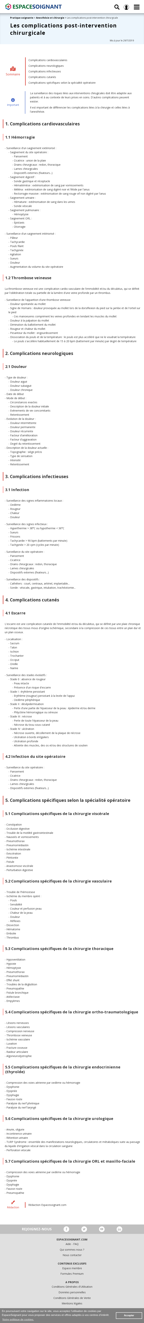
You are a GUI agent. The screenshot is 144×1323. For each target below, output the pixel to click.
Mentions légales (72, 1303)
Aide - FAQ (72, 1244)
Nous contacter (72, 1255)
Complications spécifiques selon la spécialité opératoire (62, 82)
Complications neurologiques (46, 65)
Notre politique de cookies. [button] (18, 1319)
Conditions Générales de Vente (72, 1298)
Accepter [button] (129, 1315)
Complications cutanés (42, 77)
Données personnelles (72, 1292)
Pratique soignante (22, 17)
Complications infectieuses (44, 71)
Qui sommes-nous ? (72, 1249)
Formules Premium (72, 1273)
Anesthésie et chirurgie (50, 17)
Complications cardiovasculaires (47, 60)
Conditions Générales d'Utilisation (72, 1286)
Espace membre (72, 1268)
